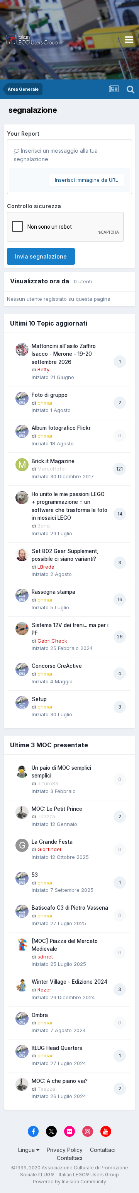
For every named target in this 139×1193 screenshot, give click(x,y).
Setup (39, 699)
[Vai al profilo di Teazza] (22, 812)
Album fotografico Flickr (61, 428)
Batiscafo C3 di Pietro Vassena (70, 908)
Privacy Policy (65, 1149)
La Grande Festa (52, 842)
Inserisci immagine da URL (86, 180)
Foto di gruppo (50, 395)
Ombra (40, 1015)
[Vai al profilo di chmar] (22, 398)
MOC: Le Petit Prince (57, 809)
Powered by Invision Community (69, 1181)
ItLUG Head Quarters (57, 1048)
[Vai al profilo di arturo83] (22, 771)
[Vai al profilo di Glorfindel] (22, 845)
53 (35, 875)
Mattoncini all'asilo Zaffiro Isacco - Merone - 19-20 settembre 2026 (64, 354)
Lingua (27, 1149)
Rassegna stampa (53, 592)
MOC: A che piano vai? (60, 1081)
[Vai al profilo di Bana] (22, 497)
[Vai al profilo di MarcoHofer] (22, 464)
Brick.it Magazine (53, 461)
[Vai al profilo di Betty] (22, 349)
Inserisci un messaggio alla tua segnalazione (56, 154)
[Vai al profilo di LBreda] (22, 554)
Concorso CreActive (57, 666)
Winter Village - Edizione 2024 (69, 982)
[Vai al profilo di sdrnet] (22, 944)
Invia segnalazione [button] (41, 256)
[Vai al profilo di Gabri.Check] (22, 628)
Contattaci (102, 1149)
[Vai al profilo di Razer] (22, 985)
